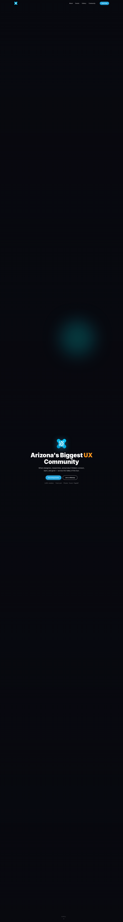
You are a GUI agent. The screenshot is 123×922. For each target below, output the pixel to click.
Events (77, 3)
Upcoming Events (53, 477)
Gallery (84, 3)
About (71, 3)
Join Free (104, 3)
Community (92, 3)
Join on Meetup (70, 477)
